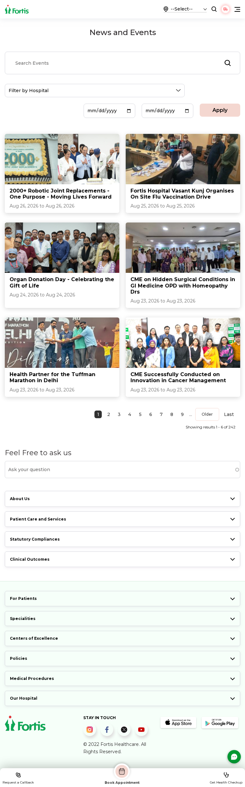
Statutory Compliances (35, 539)
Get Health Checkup (226, 782)
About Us (20, 498)
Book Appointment (122, 782)
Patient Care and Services (38, 519)
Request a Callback (18, 782)
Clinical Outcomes (29, 559)
